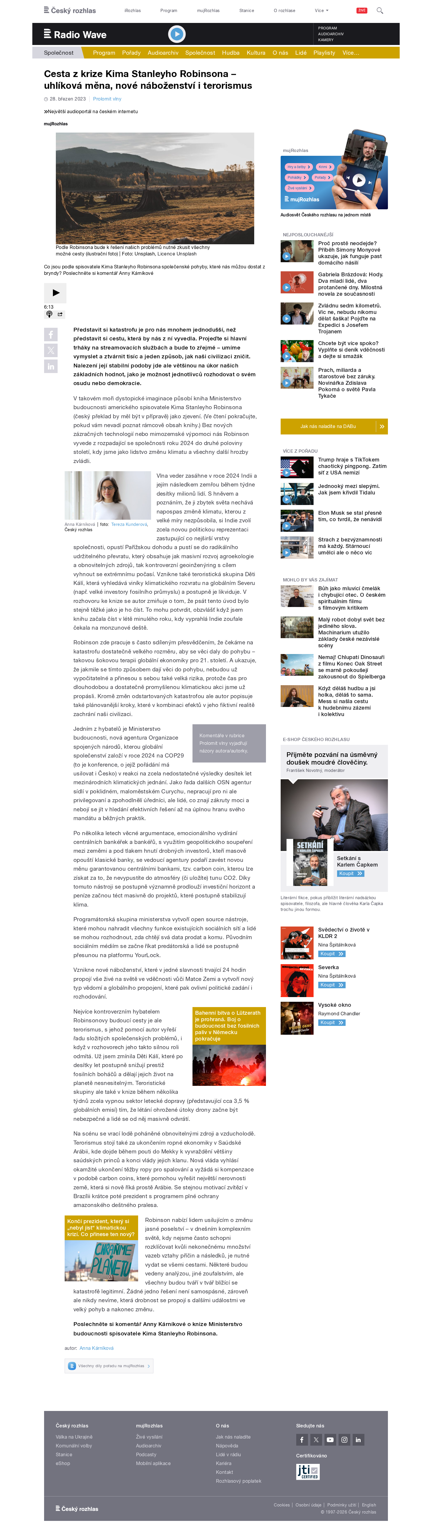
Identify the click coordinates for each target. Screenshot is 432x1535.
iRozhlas (133, 10)
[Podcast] (49, 314)
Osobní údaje (309, 1505)
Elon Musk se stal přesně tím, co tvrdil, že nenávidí (350, 516)
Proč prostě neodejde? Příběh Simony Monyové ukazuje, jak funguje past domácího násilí (350, 253)
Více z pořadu (300, 451)
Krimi (323, 167)
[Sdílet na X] (51, 350)
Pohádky (295, 177)
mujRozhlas (208, 10)
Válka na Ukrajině (74, 1437)
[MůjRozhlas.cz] (56, 124)
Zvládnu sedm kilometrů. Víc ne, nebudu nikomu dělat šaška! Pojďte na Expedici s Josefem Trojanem (349, 318)
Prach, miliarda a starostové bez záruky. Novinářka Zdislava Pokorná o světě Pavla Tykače (347, 383)
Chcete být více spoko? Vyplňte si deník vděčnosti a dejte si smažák (351, 349)
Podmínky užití (341, 1505)
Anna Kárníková (97, 1348)
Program (168, 10)
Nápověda (227, 1446)
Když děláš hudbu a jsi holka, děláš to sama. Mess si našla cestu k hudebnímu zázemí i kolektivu (347, 701)
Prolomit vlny (107, 99)
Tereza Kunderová (129, 524)
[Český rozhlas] (70, 10)
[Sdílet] (60, 314)
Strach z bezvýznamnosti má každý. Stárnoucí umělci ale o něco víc (350, 546)
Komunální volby (74, 1446)
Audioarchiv (331, 34)
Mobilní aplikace (153, 1463)
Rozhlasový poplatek (238, 1481)
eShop (63, 1463)
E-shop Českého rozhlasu (316, 739)
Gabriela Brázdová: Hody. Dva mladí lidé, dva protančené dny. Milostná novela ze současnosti (351, 284)
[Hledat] (380, 10)
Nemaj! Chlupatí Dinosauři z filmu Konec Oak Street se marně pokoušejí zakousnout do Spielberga (352, 667)
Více (351, 52)
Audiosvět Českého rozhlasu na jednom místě (326, 215)
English (369, 1505)
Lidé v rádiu (228, 1454)
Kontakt (224, 1472)
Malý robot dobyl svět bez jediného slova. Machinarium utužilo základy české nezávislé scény (351, 632)
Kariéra (223, 1463)
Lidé (301, 52)
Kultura (256, 52)
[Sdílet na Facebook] (51, 334)
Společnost (59, 52)
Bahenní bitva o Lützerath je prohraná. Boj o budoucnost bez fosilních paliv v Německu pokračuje (227, 1026)
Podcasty (146, 1454)
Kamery (326, 40)
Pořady (131, 52)
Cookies (282, 1505)
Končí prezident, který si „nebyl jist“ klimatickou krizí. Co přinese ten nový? (101, 1227)
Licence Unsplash (177, 254)
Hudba (231, 52)
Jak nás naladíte (233, 1437)
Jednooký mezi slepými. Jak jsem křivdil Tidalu (349, 489)
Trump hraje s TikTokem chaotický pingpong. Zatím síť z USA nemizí (352, 466)
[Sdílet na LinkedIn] (51, 366)
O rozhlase (284, 10)
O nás (280, 52)
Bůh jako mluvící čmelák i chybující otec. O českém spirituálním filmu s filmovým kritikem (352, 598)
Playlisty (324, 52)
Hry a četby (297, 167)
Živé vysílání (297, 188)
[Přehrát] (55, 293)
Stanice (247, 10)
